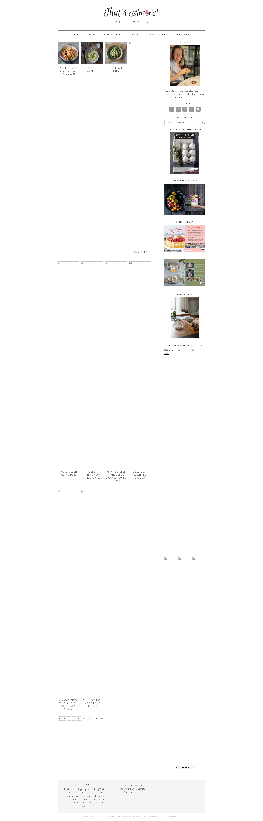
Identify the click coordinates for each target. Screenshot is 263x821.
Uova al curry (140, 252)
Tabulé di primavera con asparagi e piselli (92, 474)
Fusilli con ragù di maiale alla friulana (92, 703)
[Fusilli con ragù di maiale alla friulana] (170, 660)
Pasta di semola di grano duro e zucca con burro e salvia (116, 476)
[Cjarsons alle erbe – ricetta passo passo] (184, 660)
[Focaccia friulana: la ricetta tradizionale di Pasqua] (198, 451)
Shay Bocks (123, 817)
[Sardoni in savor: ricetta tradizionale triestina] (170, 451)
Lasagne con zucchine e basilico (140, 474)
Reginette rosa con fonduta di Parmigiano (68, 70)
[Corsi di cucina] (184, 317)
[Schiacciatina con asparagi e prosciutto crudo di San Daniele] (184, 451)
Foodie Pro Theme (108, 817)
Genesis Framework (149, 817)
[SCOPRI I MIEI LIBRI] (184, 254)
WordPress (174, 817)
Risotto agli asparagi (92, 69)
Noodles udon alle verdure (68, 473)
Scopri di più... (185, 767)
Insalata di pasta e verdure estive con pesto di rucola (68, 705)
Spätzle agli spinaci (116, 69)
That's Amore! (131, 14)
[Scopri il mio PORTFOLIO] (184, 199)
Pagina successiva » (94, 718)
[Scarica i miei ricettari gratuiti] (184, 153)
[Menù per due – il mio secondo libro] (198, 660)
